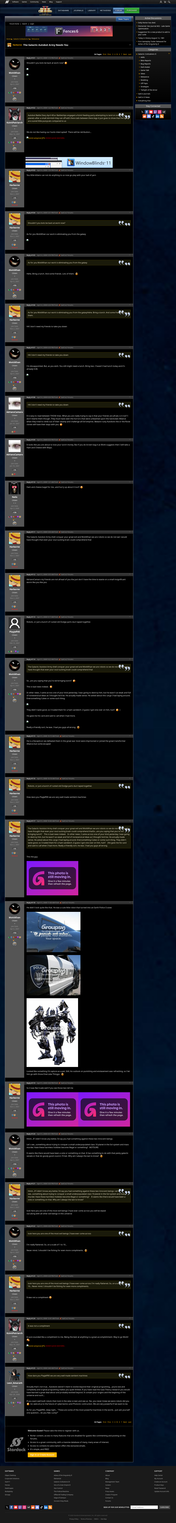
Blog (51, 2)
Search (24, 24)
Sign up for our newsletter (116, 1507)
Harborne (15, 185)
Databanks (63, 10)
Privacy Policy (73, 1519)
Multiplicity (9, 1491)
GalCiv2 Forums (67, 58)
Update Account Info (161, 1491)
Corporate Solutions (12, 1478)
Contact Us (109, 1498)
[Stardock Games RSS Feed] (162, 116)
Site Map (104, 1519)
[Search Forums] (169, 1)
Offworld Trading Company (63, 1495)
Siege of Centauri (60, 1498)
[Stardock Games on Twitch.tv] (155, 112)
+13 (14, 198)
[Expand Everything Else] (136, 100)
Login (32, 24)
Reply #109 (31, 440)
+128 (14, 512)
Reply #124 (31, 1318)
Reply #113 (31, 617)
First (104, 54)
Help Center (158, 1475)
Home (8, 39)
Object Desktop (10, 1475)
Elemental (57, 1478)
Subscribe (164, 1507)
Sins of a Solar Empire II (62, 1485)
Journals (78, 10)
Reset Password (160, 1488)
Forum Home (14, 24)
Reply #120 (31, 1134)
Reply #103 (31, 170)
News (44, 2)
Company (109, 1471)
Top (130, 58)
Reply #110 (31, 482)
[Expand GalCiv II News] (136, 97)
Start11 (7, 1482)
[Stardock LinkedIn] (157, 116)
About (107, 1475)
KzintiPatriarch (15, 122)
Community (34, 2)
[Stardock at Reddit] (144, 116)
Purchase (132, 10)
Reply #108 (31, 397)
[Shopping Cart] (165, 1)
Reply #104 (31, 213)
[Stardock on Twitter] (142, 112)
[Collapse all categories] (169, 53)
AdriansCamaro (14, 412)
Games (24, 2)
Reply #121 (31, 1183)
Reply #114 (31, 659)
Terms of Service (86, 1519)
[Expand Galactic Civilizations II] (136, 54)
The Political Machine (61, 1491)
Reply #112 (31, 574)
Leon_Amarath (14, 1382)
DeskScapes (9, 1488)
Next (125, 54)
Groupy (7, 1495)
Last (129, 54)
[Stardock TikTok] (153, 116)
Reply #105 (31, 255)
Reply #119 (31, 1083)
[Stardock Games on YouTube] (151, 112)
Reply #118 (31, 902)
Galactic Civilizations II (21, 39)
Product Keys (159, 1485)
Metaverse (105, 10)
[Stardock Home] (7, 1)
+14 (14, 427)
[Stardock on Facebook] (147, 112)
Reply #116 (31, 778)
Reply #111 (31, 532)
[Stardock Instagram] (159, 112)
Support (59, 2)
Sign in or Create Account (42, 1454)
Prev (109, 54)
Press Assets (109, 1491)
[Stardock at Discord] (149, 116)
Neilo (14, 497)
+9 (14, 1398)
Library (92, 10)
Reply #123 (31, 1276)
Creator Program (111, 1495)
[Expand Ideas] (139, 73)
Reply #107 (31, 347)
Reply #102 (31, 108)
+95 (14, 138)
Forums (108, 1501)
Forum (118, 10)
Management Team (112, 1482)
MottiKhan (14, 72)
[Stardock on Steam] (164, 112)
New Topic (124, 19)
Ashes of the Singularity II (63, 1475)
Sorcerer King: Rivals (61, 1501)
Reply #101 (31, 58)
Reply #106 (31, 305)
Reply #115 (31, 736)
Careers (108, 1485)
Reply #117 (31, 821)
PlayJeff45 (14, 631)
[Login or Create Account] (161, 1)
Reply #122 (31, 1226)
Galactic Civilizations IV (62, 1482)
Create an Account (160, 1482)
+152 (14, 88)
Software (15, 2)
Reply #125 (31, 1368)
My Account (158, 1478)
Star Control (58, 1488)
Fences (7, 1485)
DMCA (96, 1519)
